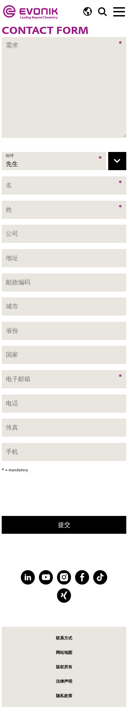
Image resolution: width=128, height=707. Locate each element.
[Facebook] (82, 577)
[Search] (102, 12)
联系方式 (64, 637)
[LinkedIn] (28, 577)
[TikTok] (100, 577)
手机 (12, 451)
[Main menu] (119, 11)
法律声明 (64, 681)
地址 (12, 257)
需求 (12, 40)
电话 (12, 403)
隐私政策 (64, 695)
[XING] (64, 595)
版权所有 (64, 666)
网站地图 (64, 652)
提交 (64, 524)
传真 (12, 427)
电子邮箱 (18, 378)
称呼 (10, 155)
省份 (12, 330)
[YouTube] (46, 577)
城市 (12, 306)
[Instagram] (64, 577)
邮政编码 (18, 282)
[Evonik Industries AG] (30, 12)
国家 (12, 354)
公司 (12, 233)
